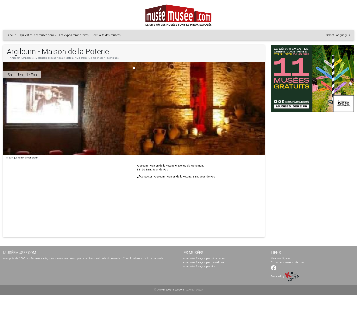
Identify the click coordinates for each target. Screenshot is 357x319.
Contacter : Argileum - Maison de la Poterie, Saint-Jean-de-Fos (177, 176)
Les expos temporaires (74, 35)
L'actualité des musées (106, 35)
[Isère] (312, 78)
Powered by (278, 276)
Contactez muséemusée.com (287, 262)
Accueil (12, 35)
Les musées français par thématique (203, 262)
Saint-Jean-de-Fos (22, 74)
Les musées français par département (204, 258)
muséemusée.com (173, 289)
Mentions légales (280, 258)
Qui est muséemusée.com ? (38, 35)
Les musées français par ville (198, 266)
